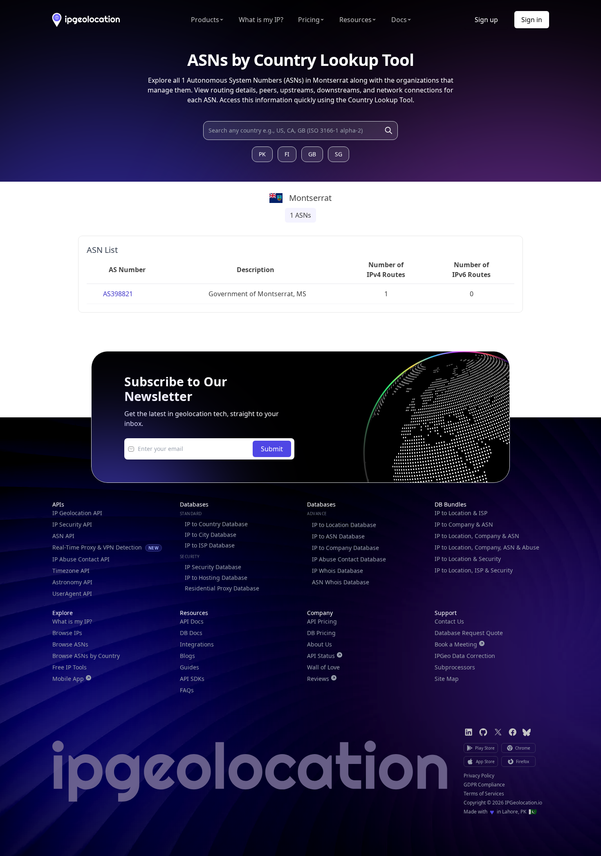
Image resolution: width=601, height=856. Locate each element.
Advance (317, 513)
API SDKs (192, 679)
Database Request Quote (469, 633)
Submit (272, 448)
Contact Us (449, 621)
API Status (321, 656)
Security (190, 556)
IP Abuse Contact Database (349, 559)
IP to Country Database (216, 524)
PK (262, 154)
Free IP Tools (69, 667)
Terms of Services (484, 794)
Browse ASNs (70, 644)
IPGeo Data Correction (465, 656)
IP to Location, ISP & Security (474, 570)
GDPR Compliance (484, 785)
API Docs (192, 621)
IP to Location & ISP (461, 513)
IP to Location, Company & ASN (477, 536)
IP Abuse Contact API (81, 559)
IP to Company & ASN (464, 524)
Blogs (187, 656)
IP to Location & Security (468, 559)
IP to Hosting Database (216, 577)
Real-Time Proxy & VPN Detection (105, 547)
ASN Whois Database (340, 582)
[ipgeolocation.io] (86, 20)
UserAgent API (72, 593)
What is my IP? (261, 19)
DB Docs (191, 633)
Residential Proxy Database (222, 588)
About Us (319, 644)
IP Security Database (213, 567)
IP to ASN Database (338, 536)
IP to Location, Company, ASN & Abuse (487, 547)
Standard (191, 513)
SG (338, 154)
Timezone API (71, 570)
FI (287, 154)
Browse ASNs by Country (86, 656)
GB (312, 154)
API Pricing (322, 621)
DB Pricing (321, 633)
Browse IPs (67, 633)
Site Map (447, 679)
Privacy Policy (479, 776)
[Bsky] (527, 732)
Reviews (318, 679)
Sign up (486, 19)
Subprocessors (455, 667)
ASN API (63, 536)
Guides (189, 667)
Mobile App (68, 679)
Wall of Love (323, 667)
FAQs (187, 690)
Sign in (531, 19)
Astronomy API (72, 582)
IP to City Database (210, 534)
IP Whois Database (337, 570)
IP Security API (72, 524)
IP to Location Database (344, 525)
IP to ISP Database (210, 545)
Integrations (197, 644)
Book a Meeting (456, 644)
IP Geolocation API (77, 513)
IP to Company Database (345, 548)
